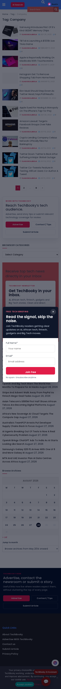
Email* (9, 355)
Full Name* (12, 342)
